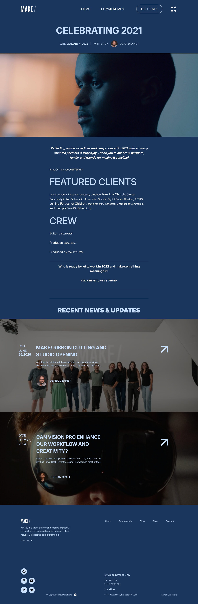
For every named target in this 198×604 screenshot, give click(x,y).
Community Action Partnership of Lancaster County (78, 199)
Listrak (53, 194)
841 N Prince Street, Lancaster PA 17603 (120, 595)
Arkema (62, 194)
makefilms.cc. (52, 534)
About (108, 521)
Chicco (130, 194)
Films (142, 521)
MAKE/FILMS (75, 252)
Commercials (112, 9)
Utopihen (96, 194)
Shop (155, 521)
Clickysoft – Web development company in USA (75, 594)
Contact (170, 521)
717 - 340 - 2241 (110, 580)
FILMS (85, 9)
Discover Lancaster (78, 194)
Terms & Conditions (169, 595)
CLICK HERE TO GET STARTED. (99, 280)
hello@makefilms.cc (112, 584)
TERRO (139, 199)
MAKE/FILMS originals (79, 208)
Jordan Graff (66, 233)
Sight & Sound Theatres (120, 199)
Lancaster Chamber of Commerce (124, 203)
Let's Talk (149, 9)
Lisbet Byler (70, 242)
